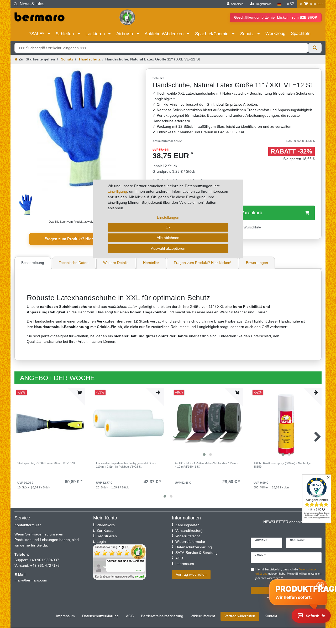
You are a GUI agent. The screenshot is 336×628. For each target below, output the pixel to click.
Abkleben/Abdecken (165, 33)
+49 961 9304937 (44, 560)
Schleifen (65, 33)
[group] (286, 423)
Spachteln (300, 33)
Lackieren (96, 33)
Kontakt (271, 616)
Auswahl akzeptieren (168, 248)
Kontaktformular (27, 525)
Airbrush (125, 33)
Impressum (65, 616)
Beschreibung (32, 263)
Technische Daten (73, 263)
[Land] (279, 4)
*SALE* (37, 33)
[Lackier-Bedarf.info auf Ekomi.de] (127, 17)
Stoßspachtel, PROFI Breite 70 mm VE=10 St (46, 463)
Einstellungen (168, 217)
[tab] (33, 263)
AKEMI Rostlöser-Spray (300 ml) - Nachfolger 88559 (283, 465)
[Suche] (315, 48)
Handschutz (89, 59)
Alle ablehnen (168, 238)
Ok (168, 227)
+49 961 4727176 (45, 565)
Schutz (247, 33)
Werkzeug (275, 33)
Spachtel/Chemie (212, 33)
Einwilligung (117, 191)
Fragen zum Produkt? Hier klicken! (76, 239)
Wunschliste (252, 227)
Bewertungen (257, 263)
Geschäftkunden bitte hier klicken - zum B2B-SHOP (275, 17)
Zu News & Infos (29, 4)
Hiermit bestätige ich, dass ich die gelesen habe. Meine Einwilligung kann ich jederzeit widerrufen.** (288, 574)
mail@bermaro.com (30, 580)
